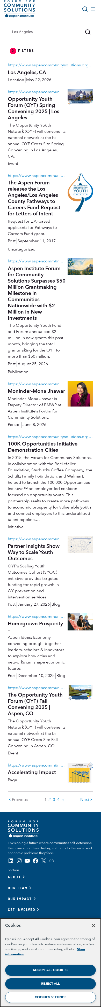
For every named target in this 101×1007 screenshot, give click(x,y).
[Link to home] (19, 9)
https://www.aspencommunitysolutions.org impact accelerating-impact (37, 765)
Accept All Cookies (50, 970)
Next (84, 799)
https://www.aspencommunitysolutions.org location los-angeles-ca (50, 65)
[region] (50, 962)
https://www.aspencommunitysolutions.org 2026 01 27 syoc (37, 539)
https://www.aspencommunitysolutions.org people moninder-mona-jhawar (37, 384)
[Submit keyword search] (88, 32)
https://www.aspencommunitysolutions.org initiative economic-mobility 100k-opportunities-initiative (50, 437)
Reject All (50, 983)
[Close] (93, 925)
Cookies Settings (50, 997)
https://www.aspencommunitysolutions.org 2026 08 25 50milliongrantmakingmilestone (37, 261)
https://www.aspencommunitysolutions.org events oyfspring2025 (37, 92)
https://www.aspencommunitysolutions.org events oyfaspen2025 (37, 688)
